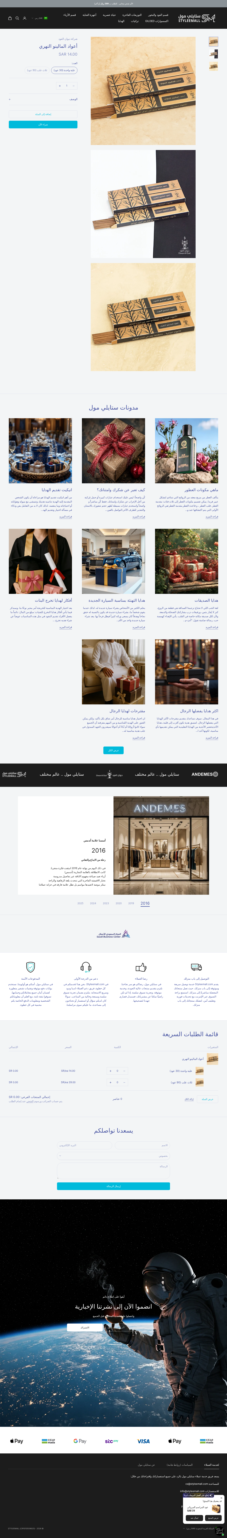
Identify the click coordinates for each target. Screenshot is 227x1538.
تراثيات (135, 21)
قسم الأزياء (69, 14)
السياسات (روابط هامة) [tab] (180, 1464)
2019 (131, 903)
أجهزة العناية (89, 14)
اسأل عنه (194, 1518)
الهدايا (121, 21)
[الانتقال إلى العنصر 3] (213, 66)
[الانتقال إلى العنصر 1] (213, 41)
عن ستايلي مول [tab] (146, 1464)
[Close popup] (221, 1498)
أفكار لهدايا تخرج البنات (53, 600)
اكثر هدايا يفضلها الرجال (199, 710)
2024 (93, 903)
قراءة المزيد (212, 516)
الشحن (30, 1101)
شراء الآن (43, 124)
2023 (106, 903)
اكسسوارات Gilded (156, 21)
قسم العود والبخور (158, 14)
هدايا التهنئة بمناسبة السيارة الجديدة (117, 600)
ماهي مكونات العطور (201, 489)
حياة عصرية (109, 14)
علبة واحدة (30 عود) (181, 1071)
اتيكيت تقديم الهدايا (57, 489)
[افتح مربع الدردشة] (219, 1531)
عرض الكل (113, 750)
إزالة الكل (189, 1099)
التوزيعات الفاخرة (132, 14)
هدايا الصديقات (206, 600)
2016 (145, 903)
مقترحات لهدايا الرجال (127, 710)
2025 (80, 903)
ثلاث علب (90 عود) (181, 1082)
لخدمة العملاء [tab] (211, 1464)
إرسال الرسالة (114, 1186)
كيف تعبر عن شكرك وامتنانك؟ (121, 489)
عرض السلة (207, 1099)
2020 (119, 903)
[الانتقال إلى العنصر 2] (213, 54)
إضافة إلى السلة (43, 114)
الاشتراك (85, 1327)
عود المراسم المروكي (197, 1507)
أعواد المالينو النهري (193, 1059)
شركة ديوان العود (67, 38)
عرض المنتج (213, 1518)
